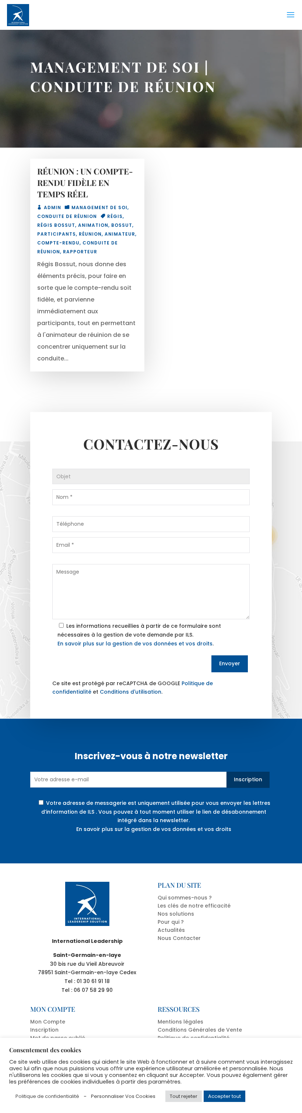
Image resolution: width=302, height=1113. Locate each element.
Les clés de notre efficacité (194, 905)
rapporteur (80, 252)
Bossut (121, 225)
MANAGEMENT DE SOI (115, 66)
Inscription (248, 779)
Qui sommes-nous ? (185, 897)
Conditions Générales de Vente (200, 1029)
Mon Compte (47, 1021)
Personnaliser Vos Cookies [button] (123, 1096)
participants (56, 234)
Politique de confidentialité (47, 1096)
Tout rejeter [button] (183, 1096)
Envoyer (229, 663)
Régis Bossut (56, 225)
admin (52, 207)
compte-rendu (58, 243)
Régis (115, 216)
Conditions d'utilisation (130, 691)
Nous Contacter (179, 938)
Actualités (171, 930)
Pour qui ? (171, 921)
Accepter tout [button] (224, 1096)
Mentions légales (180, 1021)
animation (93, 225)
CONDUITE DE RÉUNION (123, 86)
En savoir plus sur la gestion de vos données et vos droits (135, 643)
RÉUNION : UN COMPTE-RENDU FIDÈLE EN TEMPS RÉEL (85, 183)
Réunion (90, 234)
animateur (120, 234)
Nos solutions (176, 913)
